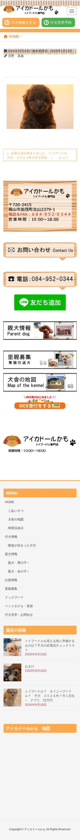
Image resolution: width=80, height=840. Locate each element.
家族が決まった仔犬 (22, 545)
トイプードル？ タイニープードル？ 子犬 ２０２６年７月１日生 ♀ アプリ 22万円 (51, 696)
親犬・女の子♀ (18, 571)
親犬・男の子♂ (18, 562)
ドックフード (14, 597)
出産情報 (11, 580)
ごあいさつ (16, 510)
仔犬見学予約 (61, 22)
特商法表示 (16, 528)
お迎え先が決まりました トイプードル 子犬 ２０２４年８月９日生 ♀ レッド (39, 155)
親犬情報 (11, 554)
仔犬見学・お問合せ (19, 614)
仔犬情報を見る (23, 22)
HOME (9, 502)
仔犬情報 (11, 536)
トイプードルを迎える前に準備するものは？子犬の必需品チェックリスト (50, 645)
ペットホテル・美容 (19, 606)
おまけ (29, 666)
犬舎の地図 (16, 519)
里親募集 (11, 588)
